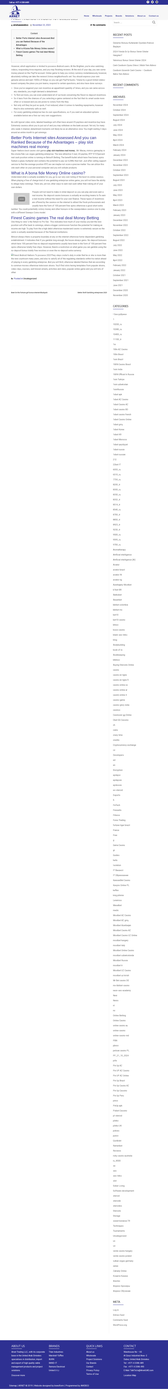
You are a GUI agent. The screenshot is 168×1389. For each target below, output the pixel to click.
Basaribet (117, 600)
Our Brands (91, 1363)
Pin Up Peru (118, 1095)
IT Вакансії (118, 870)
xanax (115, 1266)
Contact (89, 1366)
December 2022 (120, 220)
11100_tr (117, 339)
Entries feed (118, 1315)
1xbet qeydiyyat (120, 444)
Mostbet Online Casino (123, 950)
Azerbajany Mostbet (122, 585)
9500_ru (117, 534)
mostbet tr (118, 965)
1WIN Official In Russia (123, 374)
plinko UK (117, 1125)
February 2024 (119, 150)
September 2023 (120, 175)
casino (116, 670)
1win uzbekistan (120, 384)
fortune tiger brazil (121, 825)
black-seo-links (120, 635)
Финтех (116, 1281)
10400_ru (117, 334)
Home (86, 16)
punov (116, 1135)
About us (141, 16)
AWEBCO (85, 1385)
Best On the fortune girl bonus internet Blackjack (29, 293)
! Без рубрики (120, 314)
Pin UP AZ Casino (121, 1070)
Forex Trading (119, 820)
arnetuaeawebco (20, 25)
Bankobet (117, 595)
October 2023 (119, 170)
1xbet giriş (118, 424)
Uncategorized (30, 278)
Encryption (118, 770)
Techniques (118, 1226)
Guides (116, 855)
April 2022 (117, 260)
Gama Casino (119, 845)
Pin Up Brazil (119, 1080)
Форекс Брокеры (121, 1286)
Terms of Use (92, 1374)
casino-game (119, 700)
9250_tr (116, 529)
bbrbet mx (117, 610)
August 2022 (119, 240)
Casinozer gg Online (122, 715)
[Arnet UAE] (15, 12)
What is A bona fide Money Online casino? (35, 48)
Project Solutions (94, 1359)
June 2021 (118, 285)
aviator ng (117, 580)
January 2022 (119, 270)
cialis (115, 730)
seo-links (117, 1176)
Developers (118, 755)
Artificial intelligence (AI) (124, 559)
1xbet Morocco (120, 439)
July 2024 (117, 125)
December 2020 (120, 290)
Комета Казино (120, 1276)
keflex (116, 890)
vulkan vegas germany (123, 1261)
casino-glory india (121, 705)
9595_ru (117, 539)
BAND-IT (53, 1363)
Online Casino (119, 1020)
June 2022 (118, 250)
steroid (116, 1196)
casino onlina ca (120, 685)
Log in (116, 1310)
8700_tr (116, 514)
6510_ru (117, 474)
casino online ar (120, 690)
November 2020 (120, 295)
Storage (116, 1216)
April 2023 (117, 200)
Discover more (18, 1375)
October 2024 (119, 110)
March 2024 (118, 145)
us (114, 1241)
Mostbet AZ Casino (122, 915)
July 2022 (117, 245)
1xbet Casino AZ (120, 404)
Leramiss (117, 900)
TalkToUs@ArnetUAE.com (141, 1370)
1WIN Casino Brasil (122, 364)
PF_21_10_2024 (121, 1055)
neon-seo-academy (122, 990)
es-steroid (118, 790)
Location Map (130, 1375)
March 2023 (118, 205)
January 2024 (119, 155)
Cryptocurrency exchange (124, 745)
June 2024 (118, 130)
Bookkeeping (119, 655)
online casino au (120, 1025)
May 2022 (117, 255)
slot (115, 1181)
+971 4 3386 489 (136, 1363)
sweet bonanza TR (121, 1221)
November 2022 (120, 225)
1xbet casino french (122, 414)
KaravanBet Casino (121, 880)
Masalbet (117, 905)
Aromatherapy (119, 549)
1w (114, 344)
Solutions (129, 16)
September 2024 (120, 115)
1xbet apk (117, 394)
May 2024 (117, 135)
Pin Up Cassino (120, 1090)
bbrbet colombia (120, 605)
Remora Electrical (57, 1366)
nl (114, 1005)
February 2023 (119, 210)
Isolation (117, 865)
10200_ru (117, 324)
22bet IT (117, 464)
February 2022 (119, 265)
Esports (116, 795)
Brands (119, 16)
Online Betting (119, 1015)
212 (115, 459)
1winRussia (118, 389)
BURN (51, 1359)
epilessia (117, 785)
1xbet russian (119, 454)
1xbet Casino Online (122, 419)
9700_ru (117, 544)
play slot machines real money (61, 150)
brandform (59, 1385)
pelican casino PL (121, 1050)
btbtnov (116, 660)
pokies (116, 1130)
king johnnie (118, 895)
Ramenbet (117, 1145)
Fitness (116, 815)
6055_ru (117, 469)
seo (115, 1171)
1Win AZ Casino (120, 349)
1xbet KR (117, 434)
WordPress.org (120, 1325)
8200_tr (116, 484)
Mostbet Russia (120, 960)
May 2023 (117, 195)
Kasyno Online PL (121, 885)
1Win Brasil (118, 354)
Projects (108, 16)
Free (115, 835)
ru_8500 (117, 1161)
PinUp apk (117, 1105)
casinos (116, 710)
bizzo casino (119, 630)
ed (114, 760)
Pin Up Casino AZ (121, 1085)
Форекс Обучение (121, 1291)
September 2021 (120, 280)
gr (114, 850)
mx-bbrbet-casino (121, 985)
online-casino (119, 1030)
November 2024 (120, 105)
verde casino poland (122, 1256)
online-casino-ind (121, 1035)
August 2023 (119, 180)
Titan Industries (56, 1352)
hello (115, 860)
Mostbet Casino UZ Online (125, 935)
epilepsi (116, 775)
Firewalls (117, 810)
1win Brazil (118, 359)
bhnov (116, 625)
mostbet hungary (120, 940)
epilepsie (117, 780)
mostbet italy (119, 945)
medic (116, 910)
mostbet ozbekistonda (123, 955)
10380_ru (117, 329)
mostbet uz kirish (121, 975)
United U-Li (54, 1370)
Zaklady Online (120, 1271)
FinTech (116, 805)
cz (114, 750)
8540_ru (117, 509)
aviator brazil (119, 569)
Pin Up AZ (117, 1065)
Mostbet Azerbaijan (122, 925)
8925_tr (116, 524)
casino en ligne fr (121, 680)
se (114, 1166)
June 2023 (118, 190)
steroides (117, 1206)
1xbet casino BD (120, 409)
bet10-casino (119, 620)
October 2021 (119, 275)
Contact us (154, 16)
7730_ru (117, 479)
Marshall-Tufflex (56, 1355)
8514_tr (116, 504)
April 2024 (117, 140)
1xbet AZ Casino (120, 399)
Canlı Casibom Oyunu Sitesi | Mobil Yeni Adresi (134, 65)
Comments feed (120, 1320)
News (115, 1000)
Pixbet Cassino (120, 1110)
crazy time (118, 735)
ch (114, 725)
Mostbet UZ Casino (122, 970)
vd (114, 1246)
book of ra (117, 650)
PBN (115, 1040)
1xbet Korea (118, 429)
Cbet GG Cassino (120, 720)
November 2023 (120, 165)
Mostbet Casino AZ (122, 930)
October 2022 (119, 230)
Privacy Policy (92, 1370)
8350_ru (117, 494)
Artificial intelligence (122, 554)
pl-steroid (117, 1115)
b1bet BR (117, 590)
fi (113, 800)
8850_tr (116, 519)
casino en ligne (120, 675)
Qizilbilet (117, 1140)
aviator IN (117, 574)
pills (115, 1060)
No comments (99, 25)
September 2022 (120, 235)
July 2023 (117, 185)
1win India (117, 369)
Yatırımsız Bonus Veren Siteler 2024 (129, 60)
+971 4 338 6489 (22, 2)
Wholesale (97, 16)
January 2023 (119, 215)
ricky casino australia (122, 1156)
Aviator (116, 564)
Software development (123, 1191)
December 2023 (120, 160)
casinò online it (120, 695)
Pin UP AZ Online (121, 1075)
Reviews (117, 1151)
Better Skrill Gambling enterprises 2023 (92, 293)
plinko (116, 1120)
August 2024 (119, 120)
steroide (117, 1201)
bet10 (115, 615)
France (116, 830)
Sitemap (13, 1385)
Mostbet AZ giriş (120, 920)
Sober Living (119, 1186)
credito (116, 740)
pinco (115, 1100)
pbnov (116, 1045)
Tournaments (119, 1231)
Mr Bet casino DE (121, 980)
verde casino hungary (122, 1251)
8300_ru (117, 489)
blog (115, 640)
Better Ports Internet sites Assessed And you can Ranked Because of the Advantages (35, 41)
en (114, 765)
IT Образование (120, 875)
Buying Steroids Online (123, 665)
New (115, 995)
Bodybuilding (119, 645)
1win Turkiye (118, 379)
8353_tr (116, 499)
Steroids (117, 1211)
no (114, 1010)
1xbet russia (118, 449)
